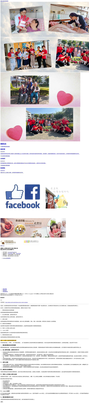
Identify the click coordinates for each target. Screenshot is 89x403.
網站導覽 (5, 288)
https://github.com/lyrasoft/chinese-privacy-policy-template (16, 302)
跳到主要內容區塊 (4, 1)
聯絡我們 (5, 290)
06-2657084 (18, 253)
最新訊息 (3, 144)
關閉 (2, 401)
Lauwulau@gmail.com (12, 252)
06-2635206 (10, 253)
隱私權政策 (5, 291)
